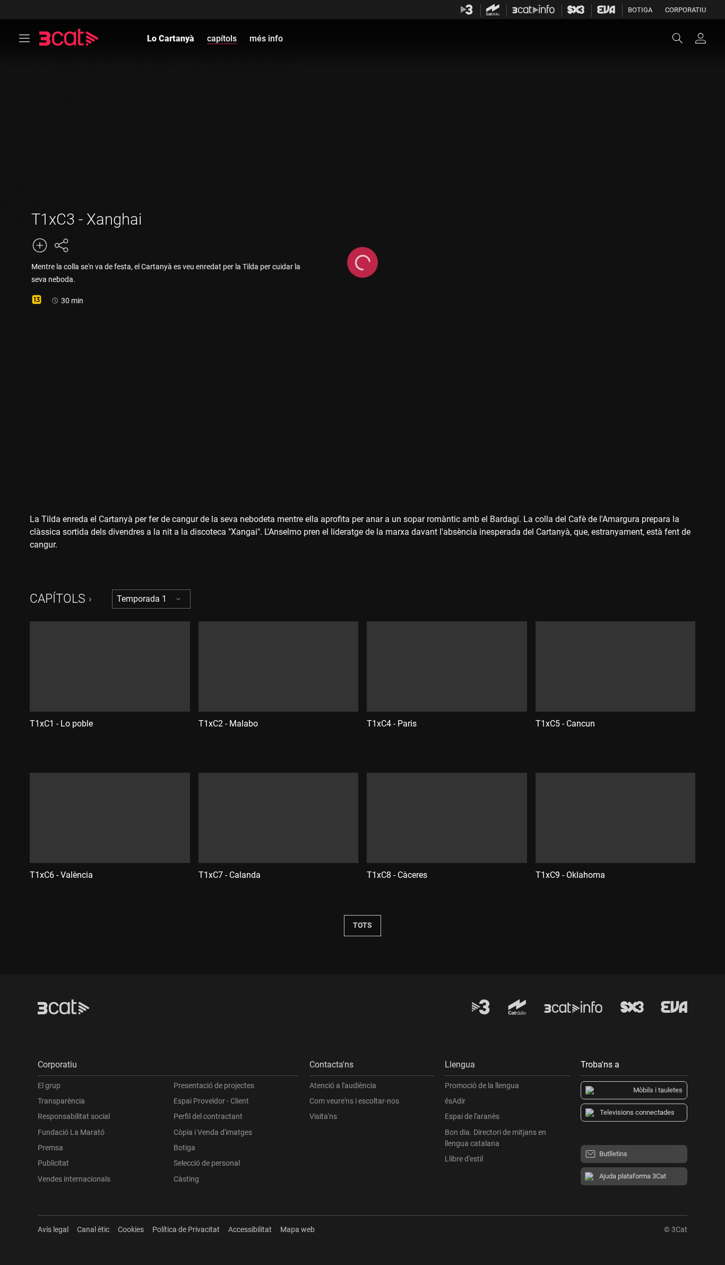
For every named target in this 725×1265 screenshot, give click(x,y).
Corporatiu (685, 10)
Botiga (640, 10)
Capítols (57, 599)
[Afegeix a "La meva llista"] (39, 245)
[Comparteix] (61, 245)
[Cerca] (682, 38)
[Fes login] (700, 38)
